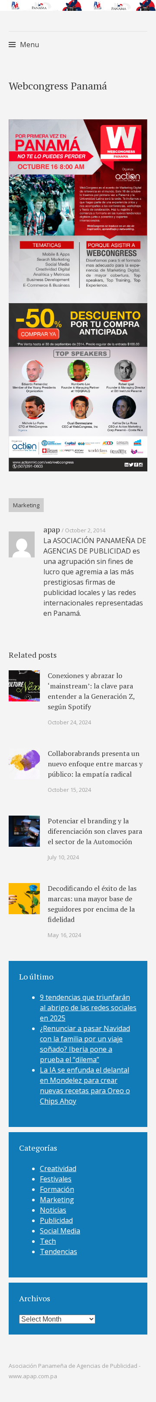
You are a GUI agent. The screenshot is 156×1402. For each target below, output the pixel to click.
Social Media (60, 1231)
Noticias (53, 1210)
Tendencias (58, 1251)
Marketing (26, 505)
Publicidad (56, 1220)
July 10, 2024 (63, 857)
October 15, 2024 (69, 790)
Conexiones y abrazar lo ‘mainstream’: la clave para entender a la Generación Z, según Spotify (91, 691)
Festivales (56, 1179)
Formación (57, 1189)
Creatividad (58, 1168)
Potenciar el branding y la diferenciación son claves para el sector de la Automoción (95, 831)
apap (51, 529)
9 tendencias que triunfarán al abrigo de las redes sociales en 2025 (88, 1007)
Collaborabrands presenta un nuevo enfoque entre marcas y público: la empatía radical (95, 764)
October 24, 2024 (69, 722)
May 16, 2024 (64, 935)
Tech (48, 1241)
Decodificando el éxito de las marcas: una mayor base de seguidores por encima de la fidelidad (92, 903)
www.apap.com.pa (33, 1376)
